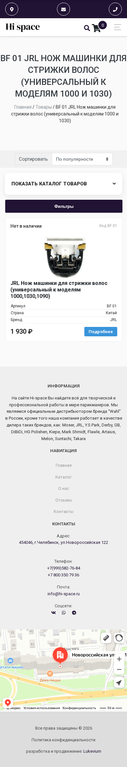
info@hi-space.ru (64, 593)
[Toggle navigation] (116, 27)
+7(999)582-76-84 (63, 568)
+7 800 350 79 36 (63, 574)
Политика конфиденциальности (63, 739)
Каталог (63, 477)
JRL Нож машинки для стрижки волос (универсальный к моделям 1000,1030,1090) (58, 289)
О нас (63, 488)
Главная (64, 465)
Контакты (64, 511)
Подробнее (101, 331)
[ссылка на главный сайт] (23, 27)
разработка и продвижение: (63, 751)
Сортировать (33, 159)
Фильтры (64, 206)
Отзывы (63, 500)
